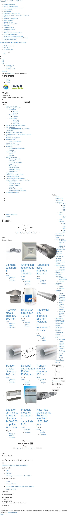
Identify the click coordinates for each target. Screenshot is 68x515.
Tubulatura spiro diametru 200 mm (42, 269)
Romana (4, 71)
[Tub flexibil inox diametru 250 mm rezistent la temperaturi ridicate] (46, 296)
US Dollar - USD (10, 69)
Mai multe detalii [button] (12, 512)
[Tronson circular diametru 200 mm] (16, 352)
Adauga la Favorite (12, 278)
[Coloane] (3, 237)
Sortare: (4, 240)
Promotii (14, 1)
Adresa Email (60, 367)
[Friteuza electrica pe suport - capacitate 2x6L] (31, 396)
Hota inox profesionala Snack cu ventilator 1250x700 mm (43, 417)
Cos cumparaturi (6, 42)
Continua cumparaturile (8, 465)
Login (14, 42)
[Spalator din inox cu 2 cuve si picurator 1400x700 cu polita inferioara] (16, 396)
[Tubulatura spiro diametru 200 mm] (46, 251)
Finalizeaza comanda (22, 465)
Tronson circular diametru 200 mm (11, 370)
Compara (12, 281)
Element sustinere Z (11, 267)
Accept (2, 514)
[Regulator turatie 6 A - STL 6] (31, 296)
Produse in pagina (23, 228)
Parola (58, 372)
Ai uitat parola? (56, 381)
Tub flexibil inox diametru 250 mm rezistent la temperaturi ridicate (43, 320)
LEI (9, 46)
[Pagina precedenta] (14, 232)
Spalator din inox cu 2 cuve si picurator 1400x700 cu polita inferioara (12, 418)
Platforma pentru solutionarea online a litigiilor (18, 476)
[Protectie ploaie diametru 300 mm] (16, 296)
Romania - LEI (10, 65)
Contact (20, 1)
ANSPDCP (9, 473)
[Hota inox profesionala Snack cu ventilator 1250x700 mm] (46, 396)
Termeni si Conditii (11, 484)
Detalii (7, 275)
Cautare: (4, 102)
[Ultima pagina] (40, 232)
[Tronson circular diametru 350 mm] (46, 352)
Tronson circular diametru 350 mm (41, 370)
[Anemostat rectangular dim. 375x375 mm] (31, 251)
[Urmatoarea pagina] (38, 232)
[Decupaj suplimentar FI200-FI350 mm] (31, 352)
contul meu (11, 73)
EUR (7, 47)
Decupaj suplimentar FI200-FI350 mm (28, 370)
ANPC (7, 470)
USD (8, 49)
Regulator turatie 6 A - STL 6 (27, 312)
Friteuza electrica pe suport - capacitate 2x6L (27, 417)
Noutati (8, 1)
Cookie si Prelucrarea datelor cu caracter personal (20, 486)
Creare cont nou (21, 42)
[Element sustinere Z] (16, 251)
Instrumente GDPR (11, 489)
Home (3, 1)
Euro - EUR (9, 67)
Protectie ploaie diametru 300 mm (11, 314)
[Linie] (4, 237)
